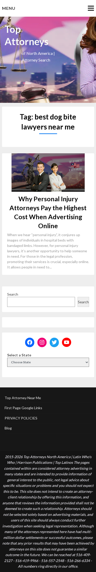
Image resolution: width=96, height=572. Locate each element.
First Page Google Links (23, 408)
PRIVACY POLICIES (21, 418)
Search (12, 294)
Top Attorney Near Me (23, 398)
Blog (8, 428)
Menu (8, 8)
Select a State (19, 355)
